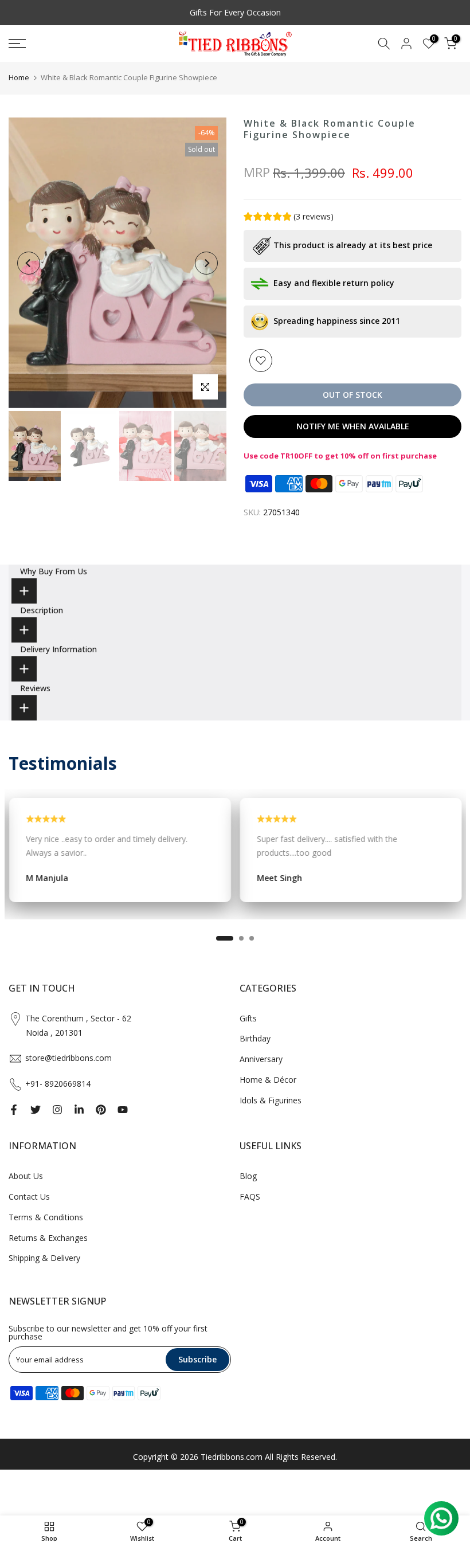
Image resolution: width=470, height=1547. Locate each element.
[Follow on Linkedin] (79, 1110)
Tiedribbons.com (232, 1456)
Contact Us (29, 1196)
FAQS (250, 1196)
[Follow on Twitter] (35, 1110)
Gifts (248, 1018)
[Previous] (28, 263)
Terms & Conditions (46, 1217)
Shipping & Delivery (44, 1257)
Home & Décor (268, 1079)
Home (19, 77)
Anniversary (261, 1058)
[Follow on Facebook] (14, 1110)
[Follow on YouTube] (122, 1110)
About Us (26, 1175)
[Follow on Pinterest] (101, 1110)
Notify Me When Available (352, 426)
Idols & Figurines (270, 1100)
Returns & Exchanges (48, 1237)
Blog (248, 1175)
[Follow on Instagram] (57, 1110)
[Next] (206, 263)
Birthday (255, 1038)
